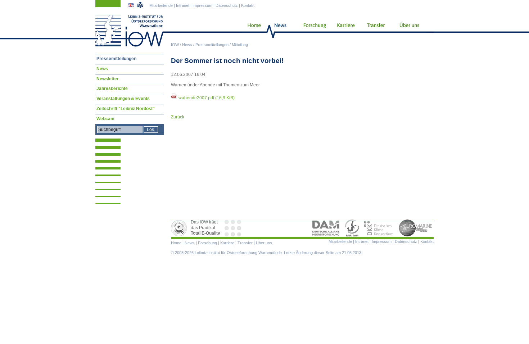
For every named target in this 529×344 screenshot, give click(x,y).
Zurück (177, 116)
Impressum (202, 5)
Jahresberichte (112, 88)
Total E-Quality (180, 228)
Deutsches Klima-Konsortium (379, 228)
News (187, 44)
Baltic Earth (352, 228)
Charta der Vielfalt (234, 228)
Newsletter (107, 78)
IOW (175, 44)
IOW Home (129, 31)
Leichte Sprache (140, 4)
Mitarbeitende (161, 5)
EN (131, 6)
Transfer (374, 31)
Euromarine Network (416, 228)
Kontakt (247, 5)
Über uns (410, 31)
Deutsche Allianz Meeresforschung (326, 228)
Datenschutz (227, 5)
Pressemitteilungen (212, 44)
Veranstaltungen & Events (123, 98)
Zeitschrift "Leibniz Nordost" (125, 108)
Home (251, 31)
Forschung (312, 31)
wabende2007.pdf (206, 97)
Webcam (105, 118)
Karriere (343, 31)
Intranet (182, 5)
